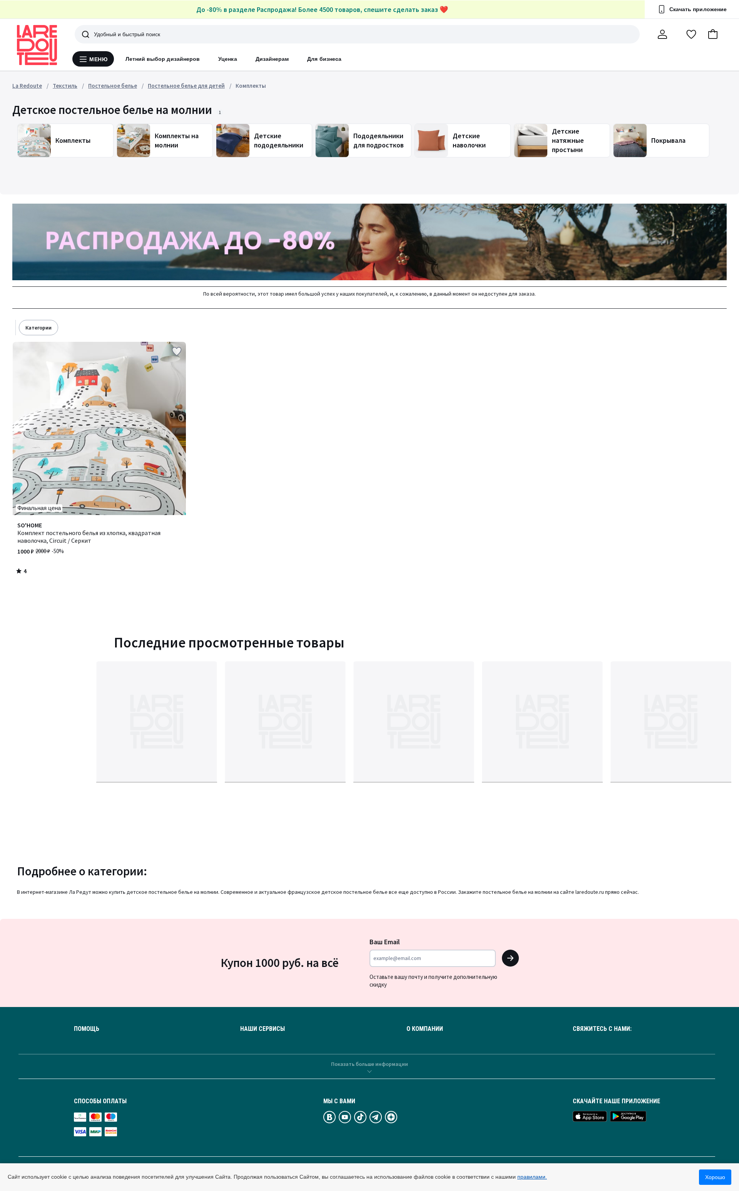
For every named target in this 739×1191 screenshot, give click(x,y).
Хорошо (715, 1177)
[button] (713, 34)
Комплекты (251, 85)
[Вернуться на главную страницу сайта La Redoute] (37, 45)
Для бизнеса (324, 59)
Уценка (227, 59)
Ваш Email (385, 941)
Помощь (86, 1028)
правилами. (532, 1177)
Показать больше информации (369, 1064)
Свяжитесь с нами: (602, 1028)
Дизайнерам (272, 59)
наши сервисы (262, 1028)
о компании (424, 1028)
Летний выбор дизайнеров (162, 59)
